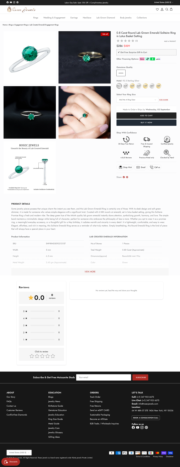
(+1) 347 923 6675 (145, 396)
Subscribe (141, 377)
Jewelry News (54, 401)
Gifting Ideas (54, 436)
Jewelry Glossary (55, 432)
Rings (35, 17)
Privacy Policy (158, 456)
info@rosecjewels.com (148, 403)
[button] (157, 9)
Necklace (87, 17)
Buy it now (146, 122)
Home (5, 25)
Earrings (74, 17)
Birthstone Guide (55, 405)
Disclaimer (169, 456)
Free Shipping (96, 401)
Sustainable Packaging (100, 414)
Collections (142, 17)
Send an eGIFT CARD (99, 410)
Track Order (95, 396)
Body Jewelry (126, 17)
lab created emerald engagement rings (44, 25)
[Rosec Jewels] (21, 9)
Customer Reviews (15, 410)
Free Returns (95, 405)
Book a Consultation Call (145, 418)
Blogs (50, 396)
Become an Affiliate (99, 419)
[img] (125, 40)
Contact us (11, 405)
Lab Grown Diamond (105, 17)
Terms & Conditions (143, 456)
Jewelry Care (53, 428)
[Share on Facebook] (124, 177)
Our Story (11, 396)
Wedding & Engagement (54, 17)
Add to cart (146, 115)
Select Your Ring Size (126, 94)
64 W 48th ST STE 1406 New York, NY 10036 (152, 410)
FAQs (9, 401)
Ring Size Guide (55, 419)
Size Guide (163, 100)
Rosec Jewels (17, 457)
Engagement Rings (21, 25)
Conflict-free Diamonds (17, 414)
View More (90, 271)
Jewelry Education (56, 414)
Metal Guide (53, 423)
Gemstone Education (57, 410)
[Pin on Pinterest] (127, 177)
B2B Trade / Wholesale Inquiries (104, 423)
